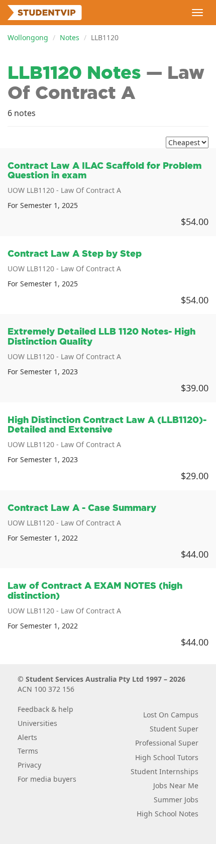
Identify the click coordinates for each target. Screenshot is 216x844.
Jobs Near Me (175, 785)
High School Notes (167, 813)
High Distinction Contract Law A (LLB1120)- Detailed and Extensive (107, 424)
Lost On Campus (170, 714)
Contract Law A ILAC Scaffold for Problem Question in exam (104, 170)
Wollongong (28, 37)
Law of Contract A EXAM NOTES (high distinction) (95, 590)
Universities (37, 723)
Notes (69, 37)
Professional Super (166, 743)
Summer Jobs (176, 799)
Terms (28, 751)
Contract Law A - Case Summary (82, 507)
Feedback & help (45, 709)
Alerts (27, 737)
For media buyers (47, 779)
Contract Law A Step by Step (75, 253)
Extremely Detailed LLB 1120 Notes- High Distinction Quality (101, 336)
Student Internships (164, 771)
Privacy (29, 765)
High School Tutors (166, 757)
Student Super (174, 728)
